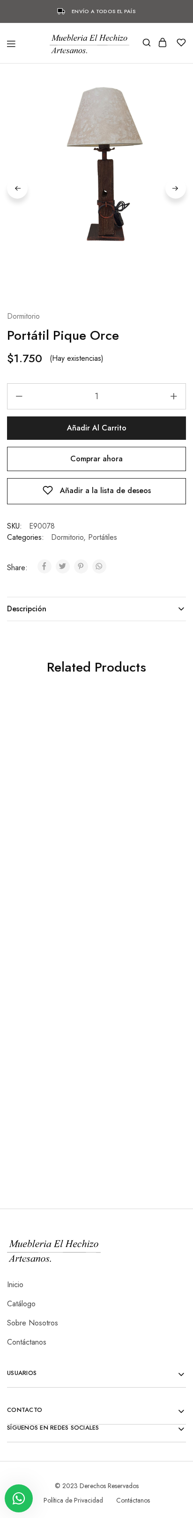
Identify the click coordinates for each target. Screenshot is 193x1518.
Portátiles (102, 537)
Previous (17, 188)
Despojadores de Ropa (127, 1112)
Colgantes (20, 969)
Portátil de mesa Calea (135, 823)
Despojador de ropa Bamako (130, 1129)
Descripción (26, 608)
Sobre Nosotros (32, 1323)
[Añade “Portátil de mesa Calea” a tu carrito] (157, 721)
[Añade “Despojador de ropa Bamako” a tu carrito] (157, 1037)
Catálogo (21, 1303)
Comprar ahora (96, 458)
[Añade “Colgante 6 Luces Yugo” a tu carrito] (67, 879)
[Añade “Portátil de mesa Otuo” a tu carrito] (157, 879)
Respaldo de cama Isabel (38, 812)
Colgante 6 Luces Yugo (47, 981)
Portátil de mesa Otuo (134, 965)
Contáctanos (26, 1342)
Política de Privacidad (73, 1500)
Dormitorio (23, 316)
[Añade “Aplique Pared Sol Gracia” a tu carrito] (67, 1037)
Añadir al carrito (96, 427)
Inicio (15, 1284)
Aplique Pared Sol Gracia (38, 1144)
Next (175, 188)
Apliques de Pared (32, 1127)
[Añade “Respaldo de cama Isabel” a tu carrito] (67, 721)
